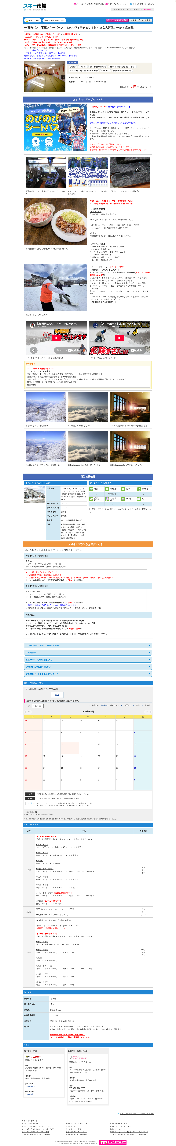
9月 (147, 712)
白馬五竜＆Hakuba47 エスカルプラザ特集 (36, 1134)
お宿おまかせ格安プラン (118, 1123)
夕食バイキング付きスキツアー (76, 1123)
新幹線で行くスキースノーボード (121, 1126)
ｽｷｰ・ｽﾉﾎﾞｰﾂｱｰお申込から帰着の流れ (90, 4)
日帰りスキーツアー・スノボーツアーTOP (137, 1114)
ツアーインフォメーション (118, 4)
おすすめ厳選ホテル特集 (30, 1123)
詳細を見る (31, 1086)
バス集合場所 (31, 653)
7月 (29, 712)
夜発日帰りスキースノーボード (76, 1132)
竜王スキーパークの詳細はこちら (39, 660)
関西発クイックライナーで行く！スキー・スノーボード (129, 1132)
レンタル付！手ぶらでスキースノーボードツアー (38, 1129)
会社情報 (150, 4)
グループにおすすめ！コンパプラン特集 (35, 1132)
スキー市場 (147, 9)
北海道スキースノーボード (119, 1129)
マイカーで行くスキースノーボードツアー (36, 1126)
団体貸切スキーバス (73, 1126)
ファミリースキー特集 (73, 1129)
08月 (57, 695)
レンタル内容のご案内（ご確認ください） (43, 646)
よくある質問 (138, 4)
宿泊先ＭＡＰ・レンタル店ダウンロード (42, 674)
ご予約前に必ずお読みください (38, 667)
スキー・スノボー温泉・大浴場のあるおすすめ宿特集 (128, 1134)
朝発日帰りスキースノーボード (76, 1134)
